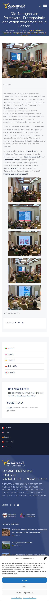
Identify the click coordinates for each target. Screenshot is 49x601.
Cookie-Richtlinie (16, 598)
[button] (45, 559)
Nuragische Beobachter (22, 542)
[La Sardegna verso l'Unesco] (14, 5)
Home (11, 30)
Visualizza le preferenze (24, 592)
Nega (25, 586)
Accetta (24, 580)
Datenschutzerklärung (29, 598)
